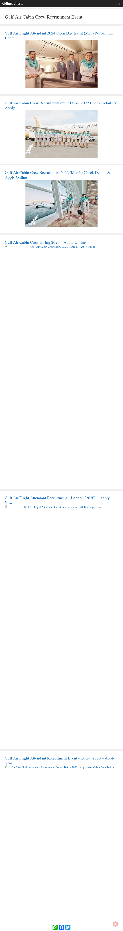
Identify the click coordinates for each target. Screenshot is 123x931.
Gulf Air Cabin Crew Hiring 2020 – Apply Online (45, 242)
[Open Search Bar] (106, 3)
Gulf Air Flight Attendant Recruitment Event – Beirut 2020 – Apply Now (60, 760)
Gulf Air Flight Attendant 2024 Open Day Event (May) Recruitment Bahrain (60, 35)
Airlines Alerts (12, 3)
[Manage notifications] (115, 924)
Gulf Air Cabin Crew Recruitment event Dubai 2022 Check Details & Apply (61, 105)
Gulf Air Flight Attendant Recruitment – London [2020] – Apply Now (57, 500)
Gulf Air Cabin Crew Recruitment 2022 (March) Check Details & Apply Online (57, 175)
